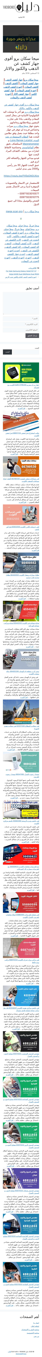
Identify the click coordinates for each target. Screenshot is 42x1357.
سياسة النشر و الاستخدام (30, 1330)
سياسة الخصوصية (33, 1333)
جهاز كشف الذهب (14, 79)
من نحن (36, 1336)
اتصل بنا (36, 1323)
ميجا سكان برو (31, 79)
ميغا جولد (8, 229)
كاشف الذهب (11, 83)
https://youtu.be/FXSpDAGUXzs (21, 175)
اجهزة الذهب (18, 257)
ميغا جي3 (19, 229)
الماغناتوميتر (28, 147)
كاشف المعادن (31, 86)
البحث (37, 348)
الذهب (8, 243)
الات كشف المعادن (22, 243)
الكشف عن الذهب (30, 250)
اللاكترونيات (32, 268)
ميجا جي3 (34, 225)
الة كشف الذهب (13, 246)
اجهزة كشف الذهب (13, 86)
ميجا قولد (30, 229)
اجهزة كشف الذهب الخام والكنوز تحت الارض (20, 277)
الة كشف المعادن (30, 246)
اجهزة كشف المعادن (26, 90)
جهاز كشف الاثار (21, 94)
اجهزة (28, 257)
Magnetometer (31, 143)
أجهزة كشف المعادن (14, 232)
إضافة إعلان (35, 1326)
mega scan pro (14, 211)
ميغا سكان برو (32, 232)
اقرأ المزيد (21, 408)
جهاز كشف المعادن (29, 83)
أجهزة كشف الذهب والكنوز (26, 236)
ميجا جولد (23, 225)
